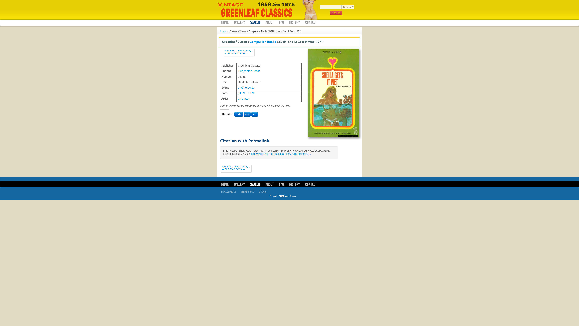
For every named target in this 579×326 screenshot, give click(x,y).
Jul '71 (241, 93)
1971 (251, 93)
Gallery (239, 22)
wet (254, 114)
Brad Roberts (246, 87)
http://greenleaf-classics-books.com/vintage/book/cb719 (281, 154)
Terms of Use (247, 192)
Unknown (244, 98)
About (270, 22)
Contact (311, 22)
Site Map (263, 192)
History (294, 22)
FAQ (281, 22)
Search (255, 22)
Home (225, 22)
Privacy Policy (228, 192)
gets (247, 114)
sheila (238, 114)
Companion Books (258, 31)
